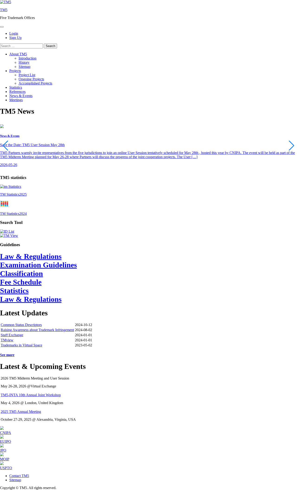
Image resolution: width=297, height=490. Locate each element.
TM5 (3, 10)
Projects (15, 71)
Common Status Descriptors (21, 325)
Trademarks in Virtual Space (21, 345)
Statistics (15, 87)
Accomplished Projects (35, 83)
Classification (21, 273)
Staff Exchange (12, 335)
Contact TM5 (19, 476)
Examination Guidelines (38, 265)
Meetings (16, 100)
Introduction (27, 58)
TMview (7, 340)
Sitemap (24, 67)
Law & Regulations (30, 256)
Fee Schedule (21, 282)
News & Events (20, 96)
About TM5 (18, 54)
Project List (27, 75)
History (24, 62)
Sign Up (15, 38)
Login (13, 33)
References (17, 92)
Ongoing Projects (31, 79)
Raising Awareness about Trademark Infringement (37, 330)
